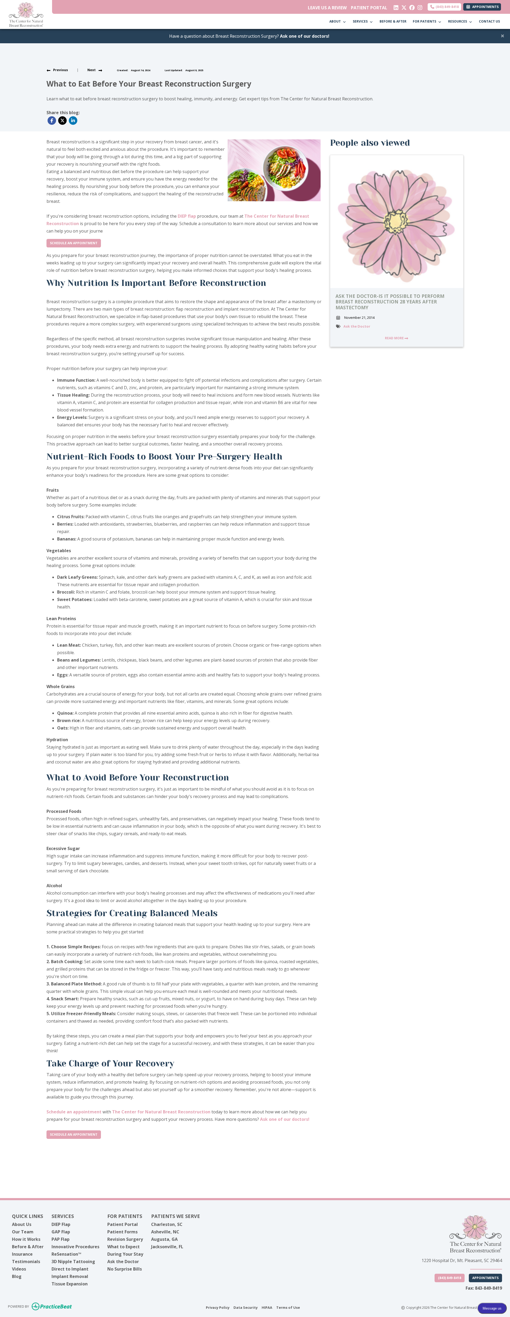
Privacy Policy (218, 1307)
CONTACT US (489, 21)
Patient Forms (122, 1232)
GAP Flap (61, 1232)
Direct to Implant (70, 1269)
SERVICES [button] (361, 21)
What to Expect (123, 1247)
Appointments (485, 1278)
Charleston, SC (166, 1224)
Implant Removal (70, 1276)
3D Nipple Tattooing (73, 1261)
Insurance (22, 1254)
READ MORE (395, 338)
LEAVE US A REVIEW (327, 8)
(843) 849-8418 (447, 7)
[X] (403, 6)
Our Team (22, 1232)
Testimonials (26, 1261)
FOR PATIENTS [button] (425, 21)
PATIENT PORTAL (369, 8)
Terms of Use (288, 1307)
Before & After (28, 1247)
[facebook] (411, 6)
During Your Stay (125, 1254)
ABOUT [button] (335, 21)
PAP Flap (61, 1239)
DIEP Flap (61, 1224)
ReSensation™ (66, 1254)
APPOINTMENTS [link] (485, 7)
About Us (21, 1224)
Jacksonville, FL (167, 1247)
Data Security (245, 1307)
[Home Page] (26, 14)
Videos (19, 1269)
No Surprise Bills (124, 1269)
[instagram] (419, 6)
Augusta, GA (164, 1239)
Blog (17, 1276)
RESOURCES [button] (458, 21)
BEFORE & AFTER (393, 21)
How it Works (26, 1239)
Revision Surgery (125, 1239)
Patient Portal (122, 1224)
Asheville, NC (165, 1232)
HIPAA (267, 1307)
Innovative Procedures (75, 1247)
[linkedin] (395, 6)
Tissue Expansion (70, 1284)
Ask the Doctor (356, 326)
